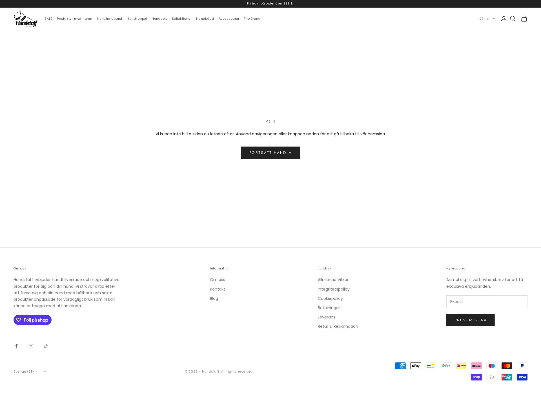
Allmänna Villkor (333, 279)
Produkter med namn (74, 18)
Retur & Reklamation (338, 326)
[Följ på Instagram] (31, 346)
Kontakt (217, 289)
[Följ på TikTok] (45, 346)
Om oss (217, 279)
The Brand (252, 18)
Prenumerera (470, 320)
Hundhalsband (109, 18)
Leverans (326, 317)
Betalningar (329, 308)
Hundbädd (205, 18)
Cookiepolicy (330, 298)
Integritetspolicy (334, 289)
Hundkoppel (137, 18)
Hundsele (160, 18)
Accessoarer (229, 18)
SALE (48, 18)
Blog (214, 298)
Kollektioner (182, 18)
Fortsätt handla (270, 152)
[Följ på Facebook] (16, 346)
